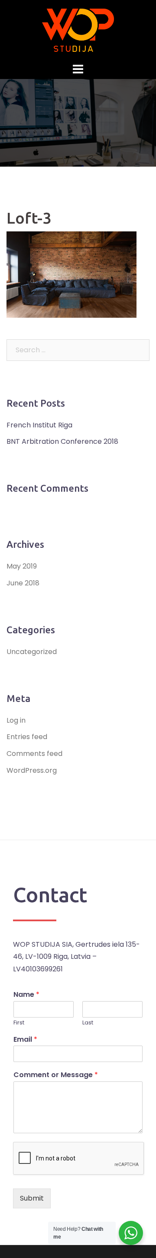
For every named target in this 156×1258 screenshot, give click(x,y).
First (18, 1023)
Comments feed (34, 754)
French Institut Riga (39, 425)
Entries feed (26, 737)
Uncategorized (31, 652)
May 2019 (21, 566)
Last (87, 1023)
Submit (32, 1198)
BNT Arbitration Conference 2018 (62, 441)
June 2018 (22, 583)
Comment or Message (55, 1075)
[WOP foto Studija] (78, 30)
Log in (16, 720)
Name (26, 994)
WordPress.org (31, 770)
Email (25, 1039)
